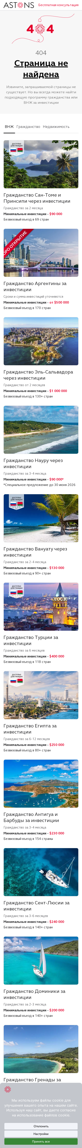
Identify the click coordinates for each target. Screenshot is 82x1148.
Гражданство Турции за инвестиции (30, 640)
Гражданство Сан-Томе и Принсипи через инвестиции (36, 198)
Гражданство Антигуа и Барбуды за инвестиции (31, 817)
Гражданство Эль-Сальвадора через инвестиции (38, 375)
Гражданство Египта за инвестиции (30, 729)
